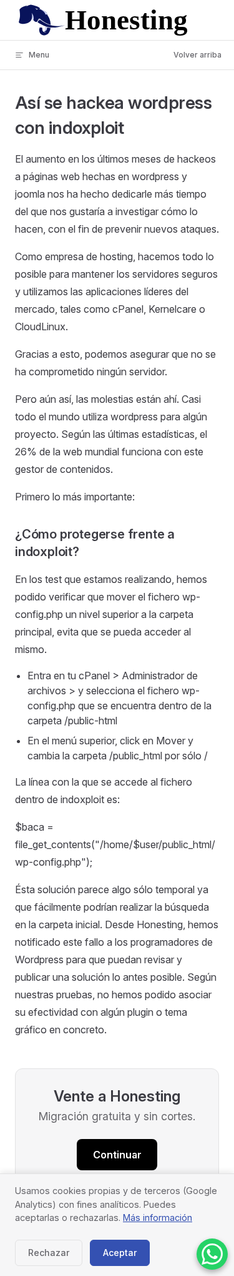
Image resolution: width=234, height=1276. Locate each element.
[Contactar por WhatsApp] (212, 1254)
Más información (157, 1217)
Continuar (117, 1154)
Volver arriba (197, 54)
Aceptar (120, 1252)
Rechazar (48, 1252)
